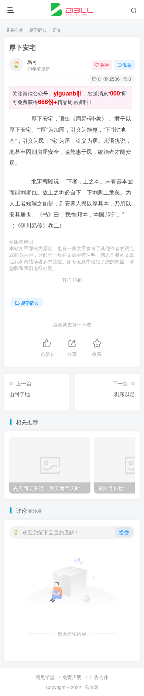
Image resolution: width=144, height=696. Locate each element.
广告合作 (99, 677)
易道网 (91, 687)
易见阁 (16, 30)
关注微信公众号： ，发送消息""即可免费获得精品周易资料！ (69, 97)
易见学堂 (45, 677)
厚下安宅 (22, 47)
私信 (127, 65)
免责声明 (72, 677)
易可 (32, 61)
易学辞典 (38, 30)
